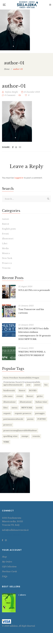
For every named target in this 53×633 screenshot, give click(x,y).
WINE (6, 442)
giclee (40, 396)
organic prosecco (23, 413)
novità (39, 407)
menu (14, 407)
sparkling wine (10, 436)
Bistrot (5, 224)
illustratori (7, 238)
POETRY (42, 419)
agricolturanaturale (12, 385)
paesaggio (40, 413)
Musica (6, 253)
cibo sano (8, 396)
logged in (18, 177)
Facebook (2, 540)
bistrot (22, 390)
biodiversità (9, 390)
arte (28, 385)
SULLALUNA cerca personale (34, 290)
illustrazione (9, 402)
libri (5, 407)
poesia (30, 419)
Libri (4, 243)
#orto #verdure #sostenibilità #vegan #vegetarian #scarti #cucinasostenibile (21, 378)
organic (7, 413)
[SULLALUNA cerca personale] (9, 291)
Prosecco (7, 263)
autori (37, 385)
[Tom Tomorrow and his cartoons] (9, 311)
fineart (30, 396)
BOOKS (32, 390)
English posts (9, 228)
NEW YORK (26, 407)
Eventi (5, 233)
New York (7, 258)
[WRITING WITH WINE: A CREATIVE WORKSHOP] (9, 353)
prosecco (7, 425)
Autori (5, 219)
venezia (36, 436)
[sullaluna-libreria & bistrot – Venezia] (27, 5)
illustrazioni (26, 402)
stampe (25, 436)
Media (5, 248)
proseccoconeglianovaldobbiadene (20, 430)
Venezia (6, 268)
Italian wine (41, 402)
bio (46, 385)
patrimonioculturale (13, 419)
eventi (20, 396)
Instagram (50, 5)
